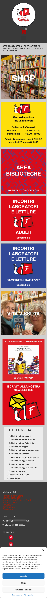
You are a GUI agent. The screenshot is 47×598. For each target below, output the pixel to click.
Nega (23, 583)
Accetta (23, 576)
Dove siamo (9, 507)
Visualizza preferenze (23, 590)
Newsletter (8, 504)
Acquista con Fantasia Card (17, 500)
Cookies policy (17, 595)
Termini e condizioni (13, 496)
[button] (43, 550)
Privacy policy (29, 595)
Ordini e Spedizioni (12, 498)
